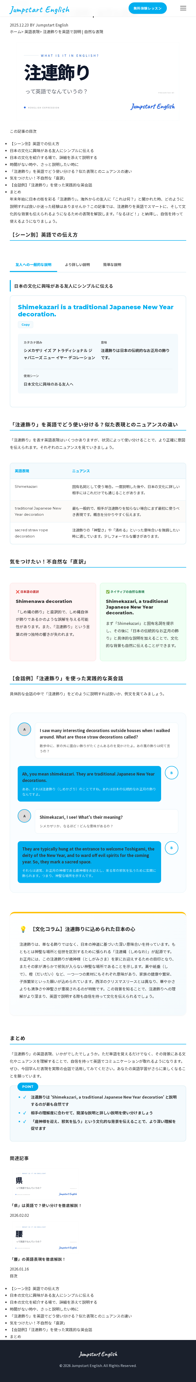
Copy (26, 324)
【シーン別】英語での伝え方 (34, 143)
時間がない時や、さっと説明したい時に (44, 164)
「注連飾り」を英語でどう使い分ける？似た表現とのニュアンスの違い (71, 171)
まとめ (15, 192)
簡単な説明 (112, 264)
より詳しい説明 (77, 264)
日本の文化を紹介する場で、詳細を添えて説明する (53, 157)
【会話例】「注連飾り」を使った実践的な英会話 (51, 185)
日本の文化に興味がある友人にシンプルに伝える (52, 150)
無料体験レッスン (148, 8)
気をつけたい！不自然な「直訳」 (38, 178)
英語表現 (32, 31)
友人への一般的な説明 (33, 264)
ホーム (15, 31)
